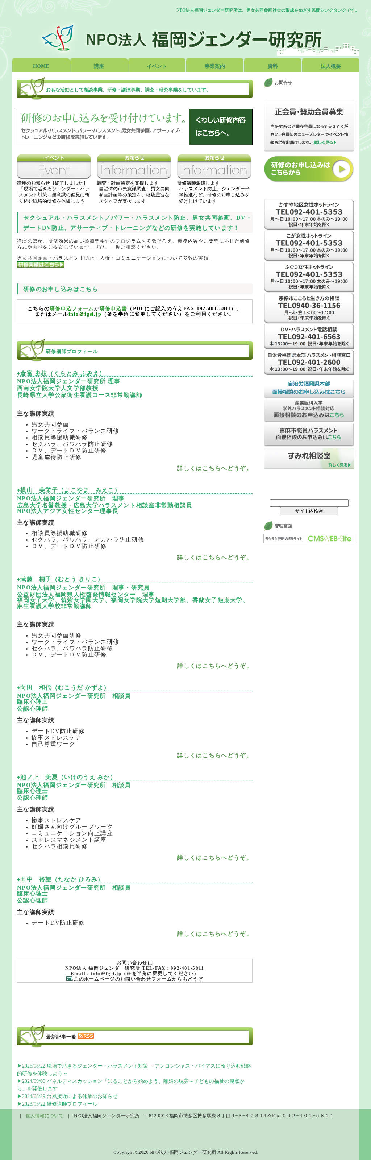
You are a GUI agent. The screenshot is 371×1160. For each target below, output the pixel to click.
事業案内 (215, 66)
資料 (273, 66)
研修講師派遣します (198, 183)
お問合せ (283, 82)
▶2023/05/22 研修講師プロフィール (57, 1104)
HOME (41, 66)
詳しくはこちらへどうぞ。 (215, 468)
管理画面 (283, 526)
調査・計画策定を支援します (127, 183)
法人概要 (331, 66)
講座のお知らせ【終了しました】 (52, 183)
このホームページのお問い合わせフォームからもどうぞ (138, 979)
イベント (157, 66)
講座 (99, 66)
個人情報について (44, 1115)
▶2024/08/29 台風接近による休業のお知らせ (67, 1096)
